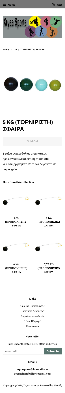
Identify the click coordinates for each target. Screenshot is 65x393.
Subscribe (53, 351)
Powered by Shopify (51, 385)
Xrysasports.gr (31, 385)
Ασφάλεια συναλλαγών (32, 316)
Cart (59, 5)
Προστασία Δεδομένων (32, 310)
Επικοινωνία (32, 326)
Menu (11, 4)
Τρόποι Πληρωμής (32, 321)
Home (6, 49)
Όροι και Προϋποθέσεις (32, 305)
